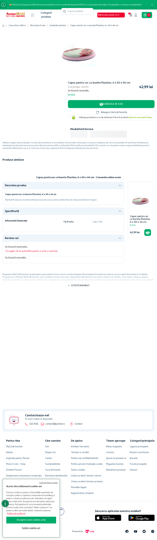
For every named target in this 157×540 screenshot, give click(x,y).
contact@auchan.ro (55, 424)
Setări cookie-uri (31, 528)
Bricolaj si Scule (38, 3)
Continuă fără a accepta (48, 483)
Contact (78, 424)
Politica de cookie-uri (16, 514)
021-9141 (33, 424)
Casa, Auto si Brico (17, 3)
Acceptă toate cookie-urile (31, 520)
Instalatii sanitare (58, 3)
